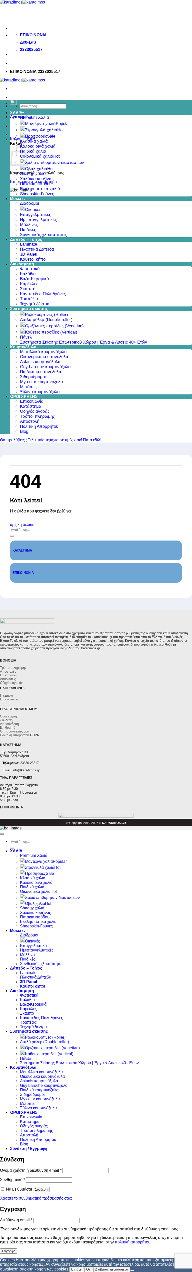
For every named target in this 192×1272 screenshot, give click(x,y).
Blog (24, 431)
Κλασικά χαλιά (34, 141)
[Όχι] (132, 1270)
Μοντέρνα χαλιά (40, 123)
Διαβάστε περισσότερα (111, 1269)
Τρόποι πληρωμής (37, 416)
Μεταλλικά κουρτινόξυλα (43, 351)
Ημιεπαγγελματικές (38, 219)
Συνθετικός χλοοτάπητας (43, 234)
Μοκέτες (18, 198)
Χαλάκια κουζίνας (37, 178)
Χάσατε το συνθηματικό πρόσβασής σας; (36, 1198)
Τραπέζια (29, 298)
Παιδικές (28, 229)
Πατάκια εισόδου (36, 183)
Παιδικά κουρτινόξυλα (40, 371)
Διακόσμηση (22, 264)
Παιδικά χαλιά (33, 151)
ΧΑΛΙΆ (16, 113)
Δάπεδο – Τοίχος (26, 239)
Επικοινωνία (32, 401)
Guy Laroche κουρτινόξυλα (45, 366)
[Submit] (12, 536)
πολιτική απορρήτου (132, 1242)
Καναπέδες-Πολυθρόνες (43, 293)
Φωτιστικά (30, 268)
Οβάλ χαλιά (36, 168)
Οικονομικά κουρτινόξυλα (44, 356)
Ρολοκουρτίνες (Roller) (46, 314)
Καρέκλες (29, 283)
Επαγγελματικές (35, 214)
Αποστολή (29, 421)
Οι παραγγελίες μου (14, 731)
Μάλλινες (29, 224)
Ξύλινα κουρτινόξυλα (40, 391)
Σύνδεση (6, 720)
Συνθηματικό (12, 1180)
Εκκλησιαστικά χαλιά (40, 188)
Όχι (88, 1269)
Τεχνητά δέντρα (35, 303)
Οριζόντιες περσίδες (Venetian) (54, 326)
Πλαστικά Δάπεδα (37, 249)
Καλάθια (28, 273)
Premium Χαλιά (34, 117)
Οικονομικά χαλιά (36, 156)
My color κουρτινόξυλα (41, 381)
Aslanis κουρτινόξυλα (40, 361)
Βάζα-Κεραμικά (34, 278)
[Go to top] (2, 834)
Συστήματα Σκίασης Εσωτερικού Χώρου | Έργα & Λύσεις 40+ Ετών (83, 342)
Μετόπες (28, 386)
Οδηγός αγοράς (35, 411)
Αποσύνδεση (9, 724)
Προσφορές (36, 136)
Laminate (28, 244)
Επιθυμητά (8, 727)
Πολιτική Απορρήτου (39, 426)
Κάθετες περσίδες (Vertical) (51, 332)
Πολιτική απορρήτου (19, 735)
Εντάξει (76, 1269)
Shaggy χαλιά (33, 173)
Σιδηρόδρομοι (33, 376)
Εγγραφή (8, 1251)
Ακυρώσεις (8, 679)
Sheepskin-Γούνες (37, 193)
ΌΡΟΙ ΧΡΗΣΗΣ (24, 396)
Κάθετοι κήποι (33, 259)
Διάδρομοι (29, 203)
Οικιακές (33, 209)
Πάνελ (26, 337)
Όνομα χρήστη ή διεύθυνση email (31, 1170)
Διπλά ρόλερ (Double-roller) (46, 319)
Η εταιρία (6, 695)
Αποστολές (8, 671)
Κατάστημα (30, 406)
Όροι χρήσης (9, 716)
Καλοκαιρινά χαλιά (38, 146)
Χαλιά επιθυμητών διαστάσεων (54, 162)
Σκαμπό (27, 288)
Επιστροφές (8, 675)
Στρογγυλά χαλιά (41, 130)
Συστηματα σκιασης (29, 308)
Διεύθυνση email (16, 1220)
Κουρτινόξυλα (23, 347)
